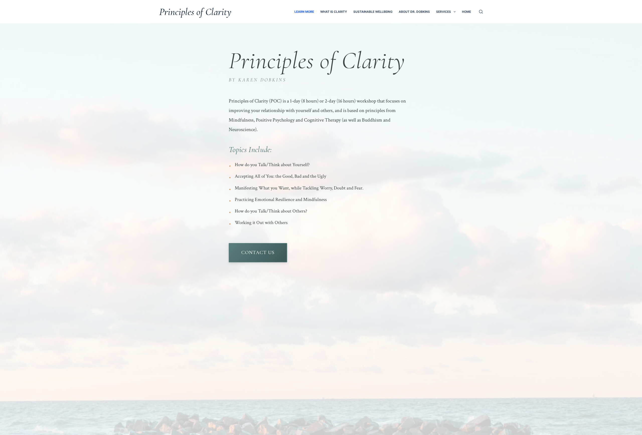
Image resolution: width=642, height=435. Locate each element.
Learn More (304, 12)
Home (466, 12)
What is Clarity (333, 12)
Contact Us (258, 253)
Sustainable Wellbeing (372, 12)
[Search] (481, 12)
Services (443, 12)
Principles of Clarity (195, 12)
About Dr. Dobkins (414, 12)
